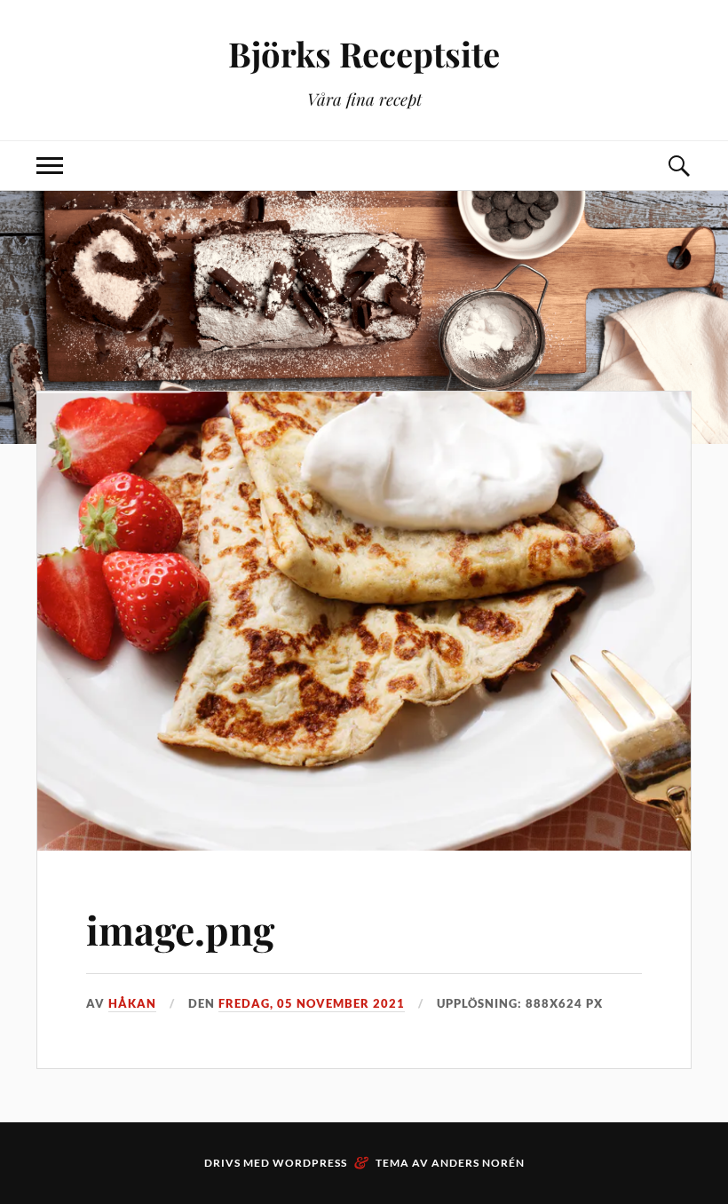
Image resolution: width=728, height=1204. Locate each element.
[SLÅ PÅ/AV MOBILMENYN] (49, 165)
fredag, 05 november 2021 (311, 1003)
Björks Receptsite (364, 53)
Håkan (132, 1003)
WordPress (310, 1162)
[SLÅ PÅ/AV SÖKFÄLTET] (678, 165)
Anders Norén (478, 1162)
